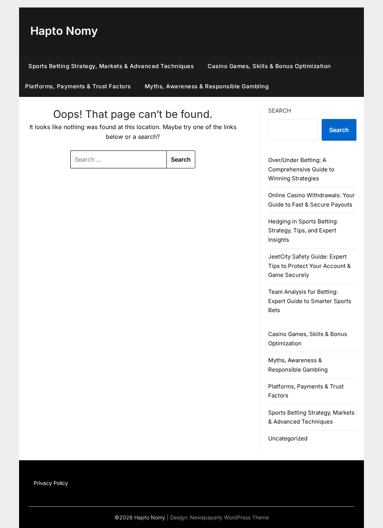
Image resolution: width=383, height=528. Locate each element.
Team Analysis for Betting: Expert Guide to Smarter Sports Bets (309, 301)
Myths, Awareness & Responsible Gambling (207, 86)
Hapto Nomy (64, 30)
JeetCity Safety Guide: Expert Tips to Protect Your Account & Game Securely (309, 265)
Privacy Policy (51, 483)
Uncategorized (287, 438)
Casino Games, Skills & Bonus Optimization (269, 66)
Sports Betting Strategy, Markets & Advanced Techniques (111, 66)
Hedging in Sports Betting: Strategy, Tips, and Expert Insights (303, 230)
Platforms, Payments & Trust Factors (78, 86)
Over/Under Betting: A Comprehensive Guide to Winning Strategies (301, 169)
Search (279, 110)
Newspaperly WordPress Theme (229, 517)
